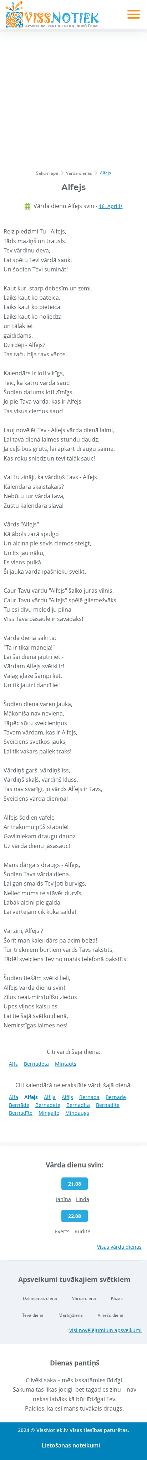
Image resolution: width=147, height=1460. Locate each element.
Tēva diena (33, 1315)
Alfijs (67, 1097)
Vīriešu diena (110, 1315)
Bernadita (78, 1105)
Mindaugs (77, 1112)
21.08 (74, 1183)
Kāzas (117, 1298)
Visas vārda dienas (119, 1246)
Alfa (13, 1097)
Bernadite (108, 1105)
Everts (62, 1231)
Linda (82, 1199)
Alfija (50, 1097)
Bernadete (47, 1105)
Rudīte (82, 1231)
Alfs (13, 1063)
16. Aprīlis (111, 206)
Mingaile (49, 1112)
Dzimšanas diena (40, 1298)
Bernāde (19, 1105)
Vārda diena (84, 1298)
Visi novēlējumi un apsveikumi (105, 1330)
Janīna (63, 1199)
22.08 (74, 1216)
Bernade (116, 1097)
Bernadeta (36, 1063)
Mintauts (65, 1063)
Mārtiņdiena (71, 1315)
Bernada (89, 1097)
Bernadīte (20, 1112)
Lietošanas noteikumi (71, 1445)
